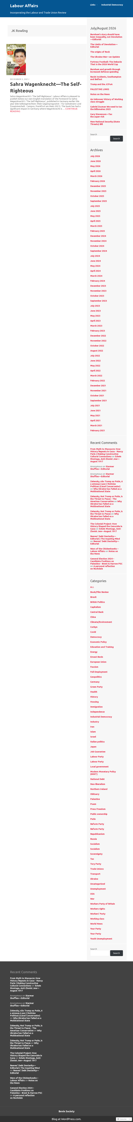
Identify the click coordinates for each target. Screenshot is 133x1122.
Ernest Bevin (96, 657)
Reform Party (97, 824)
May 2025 (95, 216)
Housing (94, 702)
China (93, 617)
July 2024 (95, 256)
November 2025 (98, 191)
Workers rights (97, 909)
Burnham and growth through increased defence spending (105, 70)
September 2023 (98, 301)
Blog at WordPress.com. (66, 1119)
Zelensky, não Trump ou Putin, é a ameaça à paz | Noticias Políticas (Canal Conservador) (106, 484)
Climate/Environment (101, 622)
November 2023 (98, 291)
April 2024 (95, 271)
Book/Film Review (99, 592)
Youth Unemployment (101, 938)
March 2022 (96, 375)
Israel (93, 736)
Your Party (95, 928)
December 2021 (98, 385)
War (92, 899)
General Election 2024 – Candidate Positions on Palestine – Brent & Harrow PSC (106, 561)
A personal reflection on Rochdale (102, 567)
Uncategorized (97, 884)
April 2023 (95, 321)
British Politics (97, 602)
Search (93, 134)
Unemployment (98, 889)
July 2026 (95, 156)
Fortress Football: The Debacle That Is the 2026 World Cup (106, 63)
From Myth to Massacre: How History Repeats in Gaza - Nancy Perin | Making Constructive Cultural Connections (106, 453)
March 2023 (96, 326)
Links (92, 5)
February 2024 (97, 281)
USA (92, 894)
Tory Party (95, 864)
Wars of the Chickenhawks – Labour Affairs (104, 549)
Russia (93, 839)
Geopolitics (96, 677)
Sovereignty (96, 854)
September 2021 (98, 400)
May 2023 (95, 316)
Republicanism (97, 834)
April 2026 (95, 171)
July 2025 (95, 206)
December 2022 (98, 335)
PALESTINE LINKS (99, 89)
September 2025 (98, 201)
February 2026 (97, 181)
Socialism (95, 844)
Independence (97, 712)
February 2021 (97, 430)
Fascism (94, 667)
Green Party (96, 687)
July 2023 (95, 306)
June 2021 (95, 410)
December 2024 (98, 236)
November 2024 (98, 241)
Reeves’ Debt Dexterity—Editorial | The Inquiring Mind (105, 537)
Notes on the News (100, 94)
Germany (94, 682)
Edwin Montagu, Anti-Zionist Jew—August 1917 (105, 459)
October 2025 (97, 196)
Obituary (94, 794)
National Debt (97, 779)
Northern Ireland (98, 789)
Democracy (96, 637)
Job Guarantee (97, 751)
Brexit (93, 597)
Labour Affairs (24, 5)
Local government (99, 766)
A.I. (92, 587)
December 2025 (98, 186)
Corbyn (93, 627)
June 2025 (95, 211)
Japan (93, 746)
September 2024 (98, 251)
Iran (92, 726)
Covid (93, 632)
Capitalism (95, 607)
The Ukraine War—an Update (105, 57)
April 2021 (95, 420)
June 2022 (95, 360)
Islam (93, 731)
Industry (94, 721)
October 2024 (97, 246)
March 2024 (96, 276)
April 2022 (95, 370)
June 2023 (95, 311)
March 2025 (96, 226)
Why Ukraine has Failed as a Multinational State (106, 490)
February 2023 (97, 330)
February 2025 (97, 231)
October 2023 (97, 296)
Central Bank (96, 612)
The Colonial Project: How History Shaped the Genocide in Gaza (106, 526)
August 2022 (96, 350)
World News (96, 923)
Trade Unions (97, 869)
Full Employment (98, 672)
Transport (95, 874)
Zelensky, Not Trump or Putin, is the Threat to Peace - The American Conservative (106, 498)
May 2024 (95, 266)
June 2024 (95, 261)
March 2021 (96, 425)
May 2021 (95, 415)
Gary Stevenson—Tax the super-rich (101, 115)
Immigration (96, 707)
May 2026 (95, 166)
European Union (98, 662)
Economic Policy (98, 642)
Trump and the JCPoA (101, 84)
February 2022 (97, 380)
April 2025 (95, 221)
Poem (93, 804)
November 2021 (98, 390)
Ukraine (94, 879)
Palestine (95, 799)
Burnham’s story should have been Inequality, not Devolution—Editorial (106, 37)
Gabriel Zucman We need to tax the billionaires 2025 (106, 107)
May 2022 (95, 365)
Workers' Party (97, 914)
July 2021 (95, 405)
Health (93, 692)
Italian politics (97, 741)
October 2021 (97, 395)
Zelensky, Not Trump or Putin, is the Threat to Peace (106, 512)
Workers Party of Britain (102, 904)
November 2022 (98, 340)
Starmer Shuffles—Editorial (102, 467)
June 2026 (95, 161)
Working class (97, 919)
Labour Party (97, 756)
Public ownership (98, 814)
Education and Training (102, 647)
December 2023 (98, 286)
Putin (93, 819)
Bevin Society (67, 1111)
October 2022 (97, 345)
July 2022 (95, 355)
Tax (92, 859)
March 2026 (96, 176)
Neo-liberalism (97, 784)
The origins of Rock (100, 52)
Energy (93, 652)
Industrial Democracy (112, 5)
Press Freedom (98, 809)
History (94, 697)
